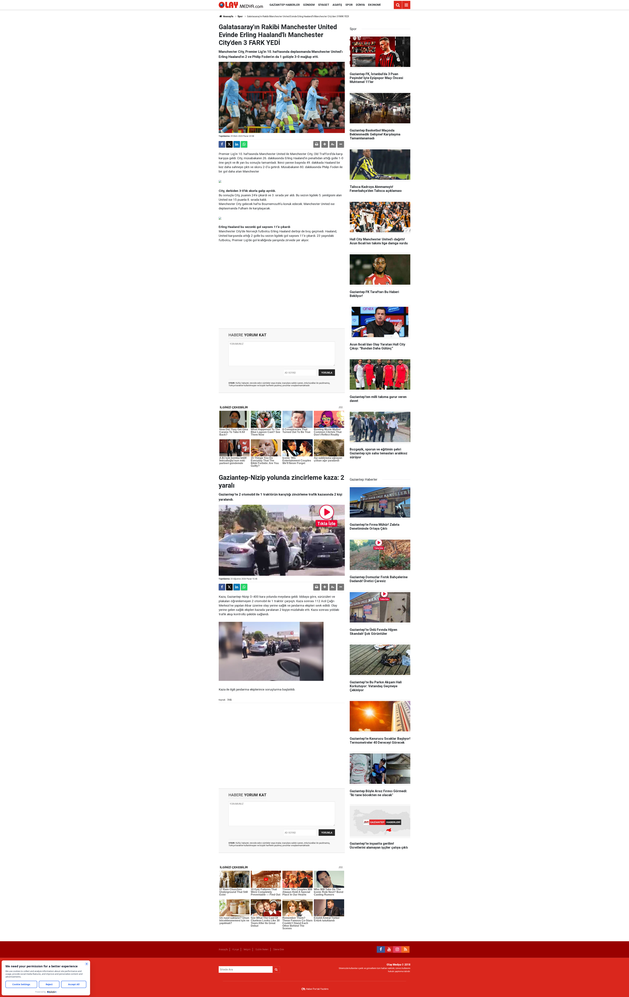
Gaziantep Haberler (284, 4)
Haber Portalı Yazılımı (317, 989)
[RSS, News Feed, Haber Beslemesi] (405, 949)
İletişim (247, 949)
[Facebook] (222, 144)
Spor (349, 4)
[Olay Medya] (241, 4)
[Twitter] (229, 144)
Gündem (309, 4)
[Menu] (406, 5)
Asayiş (337, 4)
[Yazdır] (316, 144)
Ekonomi (374, 4)
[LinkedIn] (236, 144)
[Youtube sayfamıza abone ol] (389, 949)
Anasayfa (228, 16)
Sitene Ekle (278, 949)
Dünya (360, 4)
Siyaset (323, 4)
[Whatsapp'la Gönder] (244, 144)
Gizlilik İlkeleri (261, 949)
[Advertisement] (282, 285)
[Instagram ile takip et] (397, 949)
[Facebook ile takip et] (381, 949)
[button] (324, 144)
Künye (235, 949)
